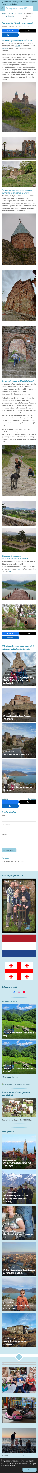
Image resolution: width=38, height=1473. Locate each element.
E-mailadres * (6, 825)
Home (4, 14)
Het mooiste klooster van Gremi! (27, 16)
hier (10, 571)
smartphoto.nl (7, 1095)
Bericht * (5, 834)
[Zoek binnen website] (2, 8)
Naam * (4, 815)
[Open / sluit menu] (35, 8)
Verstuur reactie (9, 850)
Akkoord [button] (29, 1470)
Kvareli (17, 46)
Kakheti (19, 14)
